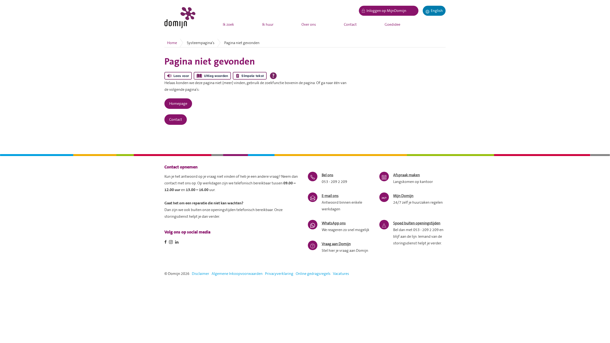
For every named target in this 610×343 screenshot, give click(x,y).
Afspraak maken (406, 175)
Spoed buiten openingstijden (416, 223)
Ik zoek (228, 24)
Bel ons (327, 175)
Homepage (178, 103)
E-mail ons (330, 196)
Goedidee (392, 24)
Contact (350, 24)
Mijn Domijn (403, 196)
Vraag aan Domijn (336, 244)
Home (172, 43)
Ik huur (268, 24)
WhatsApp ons (334, 223)
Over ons (308, 24)
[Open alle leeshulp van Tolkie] (273, 75)
